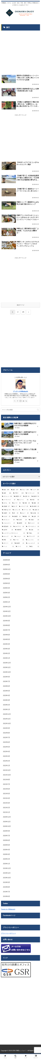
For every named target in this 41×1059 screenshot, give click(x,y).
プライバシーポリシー (8, 933)
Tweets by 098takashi (8, 909)
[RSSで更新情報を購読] (26, 401)
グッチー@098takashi (20, 391)
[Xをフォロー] (14, 401)
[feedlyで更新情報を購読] (23, 401)
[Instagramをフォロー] (20, 401)
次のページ (20, 305)
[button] (38, 410)
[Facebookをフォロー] (17, 401)
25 (23, 312)
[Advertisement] (20, 51)
